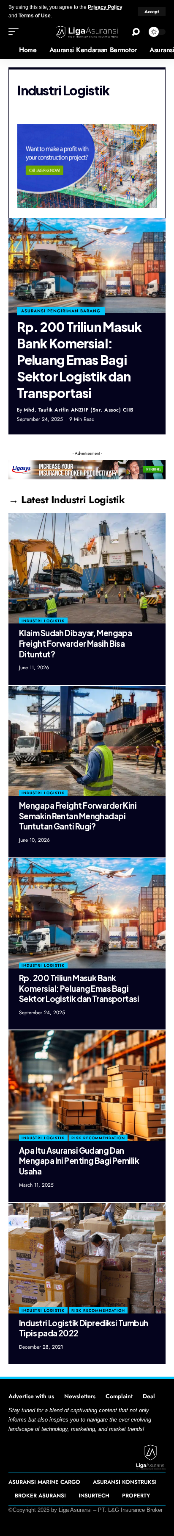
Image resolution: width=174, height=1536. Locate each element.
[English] (6, 50)
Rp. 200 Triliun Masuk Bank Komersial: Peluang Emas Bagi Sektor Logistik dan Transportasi (79, 360)
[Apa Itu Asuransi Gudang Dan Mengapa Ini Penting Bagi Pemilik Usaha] (87, 1085)
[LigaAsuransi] (87, 32)
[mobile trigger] (15, 31)
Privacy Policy (105, 7)
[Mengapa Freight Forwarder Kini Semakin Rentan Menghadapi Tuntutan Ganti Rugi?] (87, 741)
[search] (136, 32)
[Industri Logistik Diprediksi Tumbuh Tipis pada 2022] (87, 1258)
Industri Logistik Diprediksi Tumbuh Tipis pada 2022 (83, 1328)
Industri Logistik (43, 620)
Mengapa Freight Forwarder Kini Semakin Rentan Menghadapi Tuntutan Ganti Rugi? (77, 815)
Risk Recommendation (98, 1138)
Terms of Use (35, 16)
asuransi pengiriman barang (61, 311)
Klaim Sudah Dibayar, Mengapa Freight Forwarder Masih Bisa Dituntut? (75, 643)
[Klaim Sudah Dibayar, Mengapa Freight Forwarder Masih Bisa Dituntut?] (87, 568)
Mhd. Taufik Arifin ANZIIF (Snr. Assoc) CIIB (79, 410)
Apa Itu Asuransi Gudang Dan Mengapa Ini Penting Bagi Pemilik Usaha (79, 1160)
